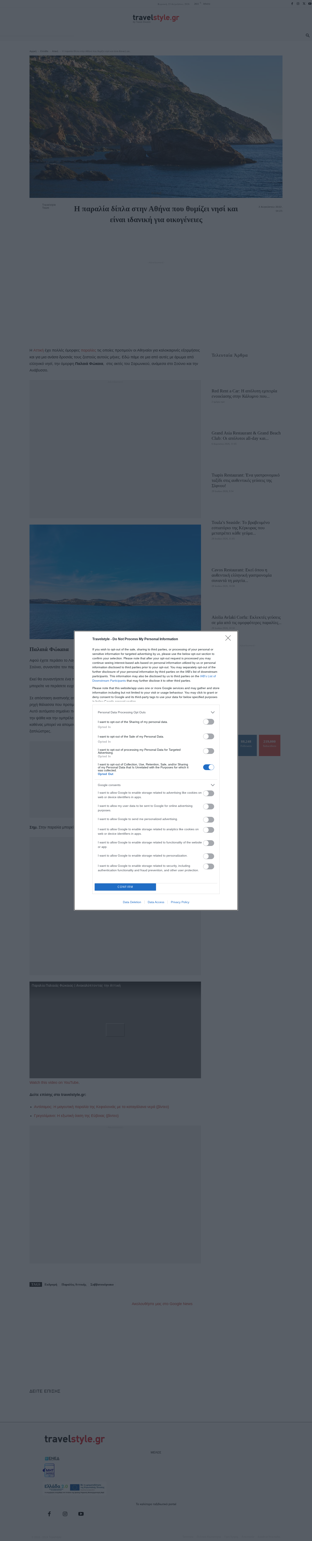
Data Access (156, 902)
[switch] (208, 722)
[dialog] (156, 770)
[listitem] (156, 712)
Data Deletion (132, 902)
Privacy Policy (180, 902)
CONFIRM (125, 886)
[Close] (229, 639)
